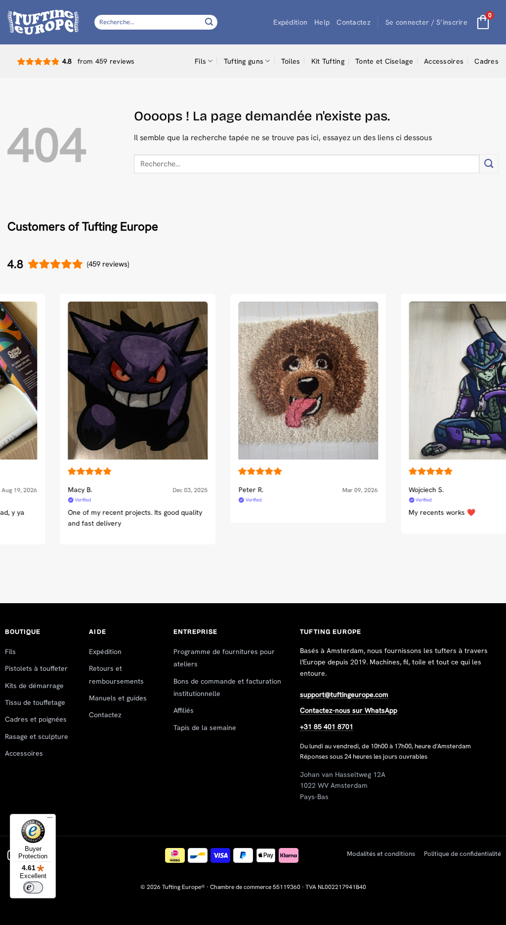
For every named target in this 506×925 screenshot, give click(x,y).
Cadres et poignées (36, 719)
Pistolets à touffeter (36, 668)
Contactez (354, 22)
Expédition (290, 22)
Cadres (486, 61)
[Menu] (50, 820)
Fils (200, 61)
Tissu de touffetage (35, 702)
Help (322, 22)
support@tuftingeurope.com (344, 694)
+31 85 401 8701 (326, 726)
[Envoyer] (209, 22)
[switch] (33, 887)
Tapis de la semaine (204, 727)
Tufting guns (243, 61)
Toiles (290, 61)
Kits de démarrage (34, 685)
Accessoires (444, 61)
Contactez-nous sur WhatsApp (348, 710)
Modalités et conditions (381, 853)
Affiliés (183, 710)
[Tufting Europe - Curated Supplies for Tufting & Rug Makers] (43, 22)
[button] (426, 22)
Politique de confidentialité (462, 853)
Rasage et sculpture (36, 736)
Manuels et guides (118, 698)
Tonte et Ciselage (384, 61)
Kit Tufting (327, 61)
